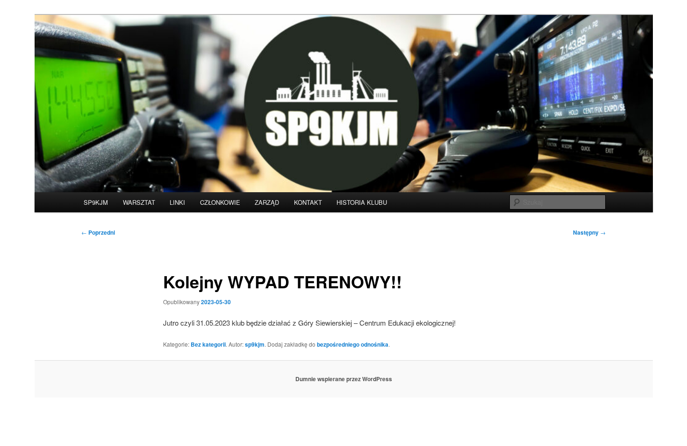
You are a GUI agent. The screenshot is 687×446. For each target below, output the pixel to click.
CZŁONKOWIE (220, 202)
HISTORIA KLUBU (361, 202)
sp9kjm (255, 344)
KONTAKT (308, 202)
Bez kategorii (208, 344)
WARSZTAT (139, 202)
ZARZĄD (267, 202)
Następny (589, 232)
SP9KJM (96, 202)
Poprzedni (98, 232)
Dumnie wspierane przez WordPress (343, 379)
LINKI (177, 202)
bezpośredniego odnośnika (352, 344)
